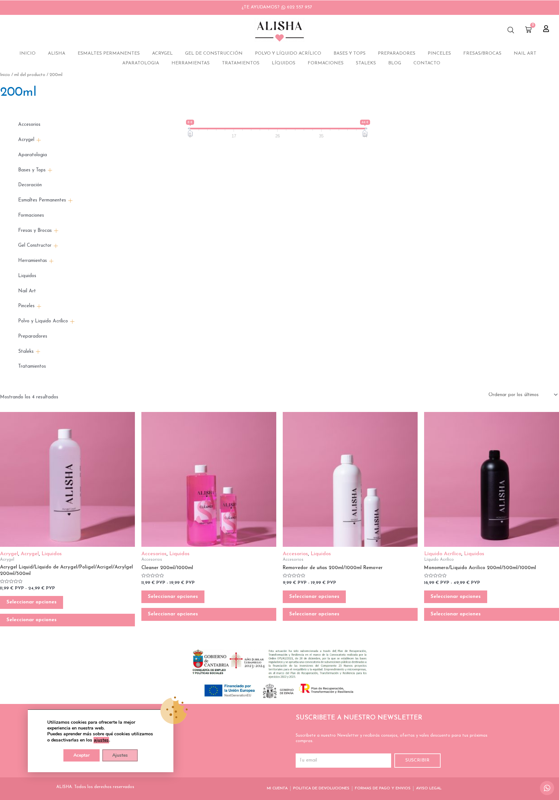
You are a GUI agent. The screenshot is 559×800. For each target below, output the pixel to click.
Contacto (426, 63)
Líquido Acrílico (442, 554)
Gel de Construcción (214, 53)
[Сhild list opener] (39, 140)
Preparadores (396, 53)
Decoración (30, 185)
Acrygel (162, 53)
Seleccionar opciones (31, 602)
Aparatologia (140, 63)
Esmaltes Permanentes (109, 53)
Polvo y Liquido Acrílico (43, 321)
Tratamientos (240, 63)
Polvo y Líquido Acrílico (288, 53)
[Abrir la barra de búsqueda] (511, 30)
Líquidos (283, 63)
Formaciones (326, 63)
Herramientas (190, 63)
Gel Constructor (34, 245)
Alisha (56, 53)
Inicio (27, 53)
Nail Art (525, 53)
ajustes (101, 740)
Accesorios (29, 124)
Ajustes (120, 755)
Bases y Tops (350, 53)
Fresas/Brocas (482, 53)
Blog (394, 63)
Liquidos (27, 276)
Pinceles (439, 53)
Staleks (366, 63)
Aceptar (81, 755)
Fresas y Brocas (35, 230)
